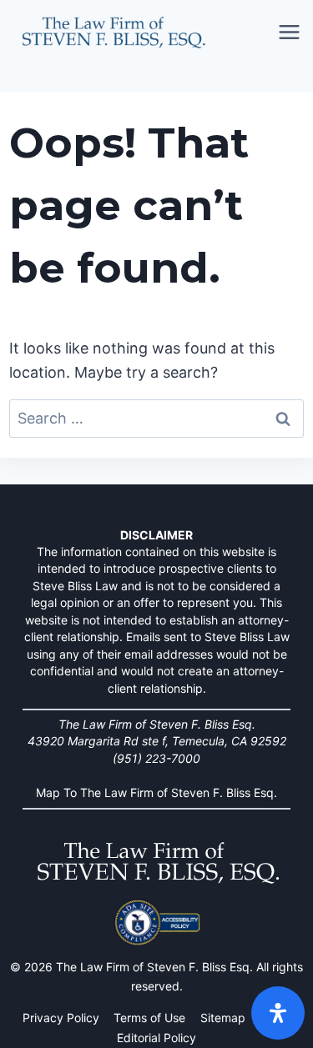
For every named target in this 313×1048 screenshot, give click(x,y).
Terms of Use (149, 1017)
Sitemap (222, 1017)
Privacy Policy (61, 1017)
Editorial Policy (156, 1037)
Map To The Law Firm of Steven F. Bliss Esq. (156, 792)
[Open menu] (290, 32)
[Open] (278, 1013)
